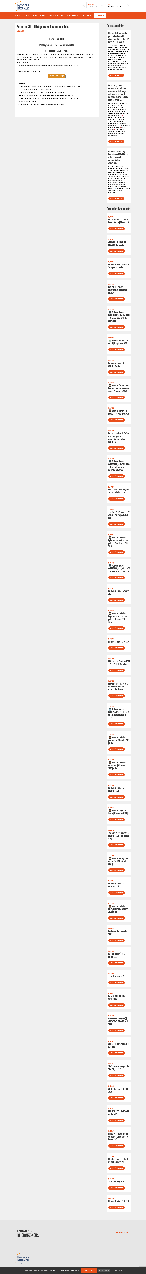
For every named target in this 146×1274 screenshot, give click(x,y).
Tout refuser (104, 1270)
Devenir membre (122, 1233)
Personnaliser (117, 1270)
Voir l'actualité (116, 75)
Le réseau (18, 15)
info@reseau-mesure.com (114, 6)
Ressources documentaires (69, 15)
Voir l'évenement (116, 228)
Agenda (42, 15)
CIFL (80, 65)
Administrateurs (86, 15)
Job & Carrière (53, 15)
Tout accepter (89, 1270)
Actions (26, 15)
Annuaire (34, 15)
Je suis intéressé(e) (56, 76)
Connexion (100, 15)
